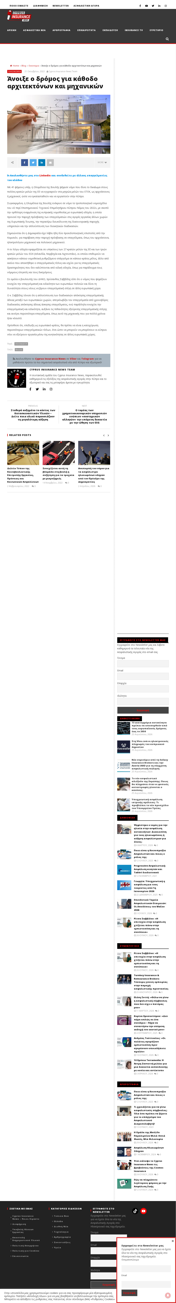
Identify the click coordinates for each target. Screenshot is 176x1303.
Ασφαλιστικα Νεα (34, 30)
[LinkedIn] (159, 6)
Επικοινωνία (20, 1256)
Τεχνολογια (61, 1231)
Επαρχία (121, 683)
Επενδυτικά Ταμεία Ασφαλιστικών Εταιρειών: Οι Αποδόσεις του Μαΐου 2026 (150, 904)
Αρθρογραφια (61, 30)
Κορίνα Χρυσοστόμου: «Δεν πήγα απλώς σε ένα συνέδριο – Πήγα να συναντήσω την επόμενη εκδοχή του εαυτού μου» (151, 1022)
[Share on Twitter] (33, 162)
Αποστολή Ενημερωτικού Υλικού (26, 1239)
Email (120, 670)
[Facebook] (140, 6)
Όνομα (121, 658)
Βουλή (19, 349)
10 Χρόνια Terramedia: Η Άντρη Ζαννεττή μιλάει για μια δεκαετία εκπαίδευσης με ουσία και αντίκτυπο (151, 1065)
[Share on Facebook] (24, 162)
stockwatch (21, 343)
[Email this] (50, 162)
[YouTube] (146, 6)
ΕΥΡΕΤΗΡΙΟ (156, 30)
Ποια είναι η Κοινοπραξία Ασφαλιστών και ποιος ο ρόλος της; (150, 854)
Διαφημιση (40, 5)
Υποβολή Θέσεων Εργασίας (23, 1231)
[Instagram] (165, 6)
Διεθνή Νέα (61, 1226)
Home (16, 65)
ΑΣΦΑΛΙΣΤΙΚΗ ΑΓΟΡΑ (86, 5)
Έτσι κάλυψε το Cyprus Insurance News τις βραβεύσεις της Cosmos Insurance (148, 1166)
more (101, 162)
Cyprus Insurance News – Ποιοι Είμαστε (25, 1217)
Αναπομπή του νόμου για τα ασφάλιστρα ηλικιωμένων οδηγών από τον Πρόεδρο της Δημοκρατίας (93, 475)
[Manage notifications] (168, 1295)
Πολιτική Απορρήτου (25, 1245)
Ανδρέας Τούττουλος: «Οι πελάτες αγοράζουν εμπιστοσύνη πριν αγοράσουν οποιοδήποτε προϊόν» (150, 1045)
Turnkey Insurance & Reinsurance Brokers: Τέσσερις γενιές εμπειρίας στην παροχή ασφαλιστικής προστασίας (151, 982)
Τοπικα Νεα (61, 1216)
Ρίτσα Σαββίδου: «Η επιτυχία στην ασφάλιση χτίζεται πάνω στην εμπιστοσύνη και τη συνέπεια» (150, 925)
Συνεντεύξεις (62, 1242)
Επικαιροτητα (86, 30)
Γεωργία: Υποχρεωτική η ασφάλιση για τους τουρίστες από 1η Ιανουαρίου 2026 (149, 886)
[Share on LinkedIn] (41, 162)
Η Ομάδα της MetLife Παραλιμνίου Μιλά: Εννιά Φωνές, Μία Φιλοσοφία (149, 1136)
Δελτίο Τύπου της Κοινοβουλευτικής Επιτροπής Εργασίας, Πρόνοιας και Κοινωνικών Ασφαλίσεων (23, 475)
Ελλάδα (58, 1221)
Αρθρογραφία (62, 1237)
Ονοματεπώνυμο (130, 1259)
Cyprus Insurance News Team (63, 71)
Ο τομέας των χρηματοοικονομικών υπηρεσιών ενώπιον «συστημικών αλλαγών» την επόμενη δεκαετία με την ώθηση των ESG (84, 414)
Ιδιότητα (121, 695)
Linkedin (45, 175)
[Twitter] (153, 6)
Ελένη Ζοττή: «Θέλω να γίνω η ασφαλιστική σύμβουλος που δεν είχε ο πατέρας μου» (151, 1002)
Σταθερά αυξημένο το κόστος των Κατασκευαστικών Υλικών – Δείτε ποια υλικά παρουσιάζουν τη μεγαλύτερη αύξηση (33, 413)
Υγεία (57, 1247)
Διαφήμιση (19, 1224)
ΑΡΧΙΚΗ (11, 30)
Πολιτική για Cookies (25, 1250)
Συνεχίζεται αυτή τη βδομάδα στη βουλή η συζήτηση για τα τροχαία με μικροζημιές (58, 473)
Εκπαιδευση (110, 30)
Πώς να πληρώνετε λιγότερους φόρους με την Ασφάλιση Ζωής (150, 1183)
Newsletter (61, 5)
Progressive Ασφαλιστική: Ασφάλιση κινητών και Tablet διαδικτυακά (150, 869)
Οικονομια (34, 65)
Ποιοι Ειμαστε (19, 5)
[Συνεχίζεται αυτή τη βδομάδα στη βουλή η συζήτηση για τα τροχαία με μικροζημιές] (59, 453)
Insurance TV (134, 30)
